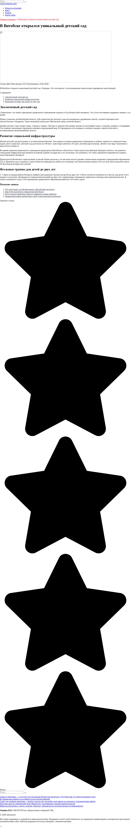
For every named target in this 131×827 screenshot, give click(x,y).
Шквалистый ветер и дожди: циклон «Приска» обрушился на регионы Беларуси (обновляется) (41, 806)
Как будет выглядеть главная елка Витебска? (24, 192)
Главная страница (7, 19)
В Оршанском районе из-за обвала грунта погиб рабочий (25, 799)
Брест (7, 10)
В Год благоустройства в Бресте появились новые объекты (30, 194)
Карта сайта (10, 15)
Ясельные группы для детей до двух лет (22, 102)
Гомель (8, 13)
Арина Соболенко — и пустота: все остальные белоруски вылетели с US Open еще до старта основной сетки (47, 797)
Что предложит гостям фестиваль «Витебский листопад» (30, 189)
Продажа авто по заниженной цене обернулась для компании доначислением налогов (37, 804)
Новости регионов (13, 8)
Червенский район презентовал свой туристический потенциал (33, 196)
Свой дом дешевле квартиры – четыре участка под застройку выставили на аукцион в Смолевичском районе (47, 801)
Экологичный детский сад (16, 97)
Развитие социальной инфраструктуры (22, 99)
